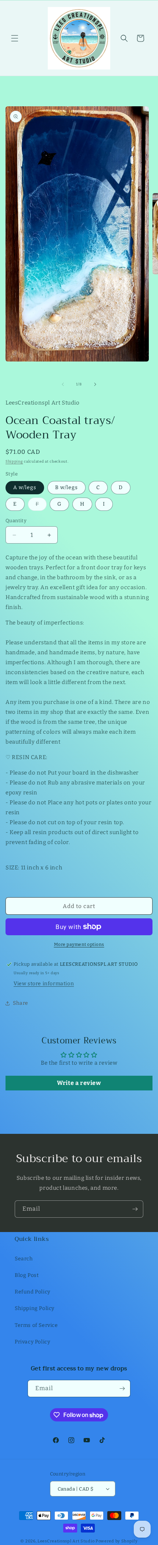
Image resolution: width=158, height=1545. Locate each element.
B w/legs (66, 487)
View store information (44, 983)
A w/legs (24, 487)
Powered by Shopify (117, 1541)
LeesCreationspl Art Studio (65, 1541)
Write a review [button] (79, 1082)
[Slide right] (95, 384)
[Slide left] (63, 384)
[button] (15, 38)
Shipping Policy (34, 1308)
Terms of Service (36, 1325)
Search (24, 1259)
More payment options (79, 944)
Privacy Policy (32, 1342)
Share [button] (20, 1003)
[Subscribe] (135, 1209)
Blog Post (27, 1275)
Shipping (14, 461)
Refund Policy (32, 1292)
